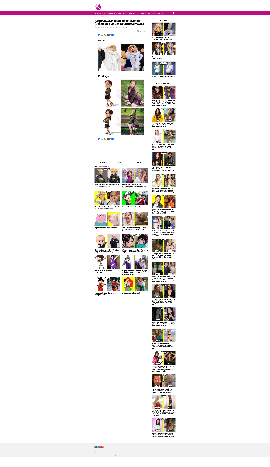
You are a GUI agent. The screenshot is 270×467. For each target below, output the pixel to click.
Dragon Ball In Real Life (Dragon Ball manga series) (106, 294)
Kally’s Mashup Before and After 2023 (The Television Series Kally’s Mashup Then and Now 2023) (163, 146)
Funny (154, 13)
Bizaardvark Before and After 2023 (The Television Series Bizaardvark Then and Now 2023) (163, 169)
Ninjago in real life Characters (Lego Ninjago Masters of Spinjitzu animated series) (134, 272)
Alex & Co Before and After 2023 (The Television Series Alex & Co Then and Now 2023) (163, 211)
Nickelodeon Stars (133, 13)
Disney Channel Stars (120, 13)
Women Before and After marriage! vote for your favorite (163, 38)
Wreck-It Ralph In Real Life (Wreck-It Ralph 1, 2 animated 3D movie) (135, 251)
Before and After (100, 13)
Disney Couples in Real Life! (131, 293)
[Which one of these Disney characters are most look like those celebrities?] (135, 175)
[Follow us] (172, 13)
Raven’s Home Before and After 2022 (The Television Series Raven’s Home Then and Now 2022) (163, 345)
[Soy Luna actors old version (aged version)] (164, 48)
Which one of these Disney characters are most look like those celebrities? (134, 186)
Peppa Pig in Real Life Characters (105, 228)
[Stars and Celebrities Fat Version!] (164, 68)
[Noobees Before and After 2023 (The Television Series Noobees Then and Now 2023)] (164, 115)
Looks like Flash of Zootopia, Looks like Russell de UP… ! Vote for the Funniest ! (134, 229)
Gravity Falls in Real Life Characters (134, 207)
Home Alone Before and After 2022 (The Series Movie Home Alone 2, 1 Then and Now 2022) (162, 390)
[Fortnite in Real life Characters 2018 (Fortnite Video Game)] (107, 175)
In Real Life (110, 13)
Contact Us (96, 451)
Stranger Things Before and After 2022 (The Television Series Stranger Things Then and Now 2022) (163, 256)
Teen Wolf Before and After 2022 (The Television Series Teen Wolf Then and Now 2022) (163, 324)
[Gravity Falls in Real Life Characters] (135, 198)
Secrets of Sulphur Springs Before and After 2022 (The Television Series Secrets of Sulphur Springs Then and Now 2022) (163, 279)
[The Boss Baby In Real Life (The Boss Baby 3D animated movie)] (107, 241)
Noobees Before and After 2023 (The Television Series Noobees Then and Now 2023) (163, 125)
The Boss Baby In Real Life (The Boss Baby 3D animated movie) (106, 251)
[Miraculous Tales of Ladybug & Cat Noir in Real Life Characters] (107, 198)
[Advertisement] (121, 151)
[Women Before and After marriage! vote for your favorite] (164, 29)
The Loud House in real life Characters (103, 271)
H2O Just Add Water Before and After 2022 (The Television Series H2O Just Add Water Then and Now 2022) (163, 412)
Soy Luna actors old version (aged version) (161, 58)
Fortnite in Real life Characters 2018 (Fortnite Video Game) (106, 185)
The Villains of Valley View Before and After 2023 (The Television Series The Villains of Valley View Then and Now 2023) (163, 102)
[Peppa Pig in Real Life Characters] (107, 219)
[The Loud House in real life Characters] (107, 262)
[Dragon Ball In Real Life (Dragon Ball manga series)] (107, 284)
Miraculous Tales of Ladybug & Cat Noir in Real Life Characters (106, 208)
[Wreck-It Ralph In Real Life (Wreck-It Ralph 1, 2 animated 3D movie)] (135, 241)
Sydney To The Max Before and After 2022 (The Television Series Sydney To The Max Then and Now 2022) (163, 233)
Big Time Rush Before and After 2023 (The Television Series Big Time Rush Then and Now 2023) (163, 190)
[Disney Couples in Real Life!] (135, 284)
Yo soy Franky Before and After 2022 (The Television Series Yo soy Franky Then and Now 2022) (163, 435)
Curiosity (160, 13)
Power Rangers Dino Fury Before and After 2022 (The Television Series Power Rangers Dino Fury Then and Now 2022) (163, 368)
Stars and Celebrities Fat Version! (163, 76)
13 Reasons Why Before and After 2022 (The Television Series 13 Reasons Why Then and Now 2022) (163, 301)
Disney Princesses (146, 13)
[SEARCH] (174, 13)
